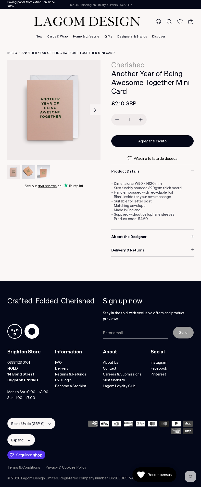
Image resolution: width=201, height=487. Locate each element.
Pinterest (158, 374)
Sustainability (114, 379)
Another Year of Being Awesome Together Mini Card (68, 53)
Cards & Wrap (57, 36)
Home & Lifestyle (86, 36)
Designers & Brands (132, 36)
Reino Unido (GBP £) (28, 423)
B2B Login (63, 379)
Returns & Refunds (70, 374)
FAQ (58, 362)
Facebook (159, 368)
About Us (110, 362)
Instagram (159, 362)
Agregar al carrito (152, 140)
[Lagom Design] (87, 21)
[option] (53, 110)
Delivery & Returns (127, 250)
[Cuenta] (157, 21)
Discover (158, 36)
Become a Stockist (71, 385)
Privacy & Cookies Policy (66, 467)
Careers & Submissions (122, 374)
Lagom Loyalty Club (119, 385)
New (39, 36)
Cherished (128, 64)
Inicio (12, 53)
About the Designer (129, 236)
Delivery (62, 368)
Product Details (125, 171)
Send (183, 332)
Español (17, 439)
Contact (109, 368)
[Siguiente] (95, 109)
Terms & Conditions (23, 467)
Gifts (108, 36)
